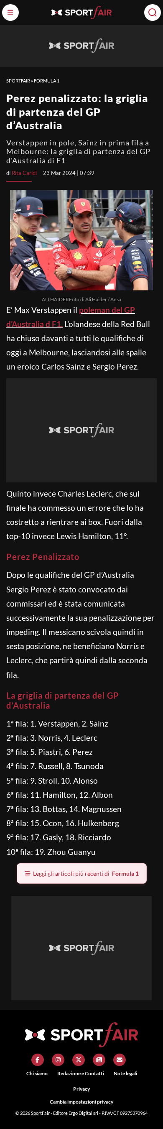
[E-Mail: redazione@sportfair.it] (119, 1060)
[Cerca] (152, 12)
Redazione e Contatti (80, 1073)
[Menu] (10, 12)
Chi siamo (37, 1073)
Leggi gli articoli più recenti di (86, 873)
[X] (78, 1060)
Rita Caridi (24, 173)
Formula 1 (46, 80)
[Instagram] (58, 1060)
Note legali (125, 1073)
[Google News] (99, 1060)
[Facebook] (37, 1060)
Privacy (81, 1089)
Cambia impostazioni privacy (81, 1102)
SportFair (18, 80)
